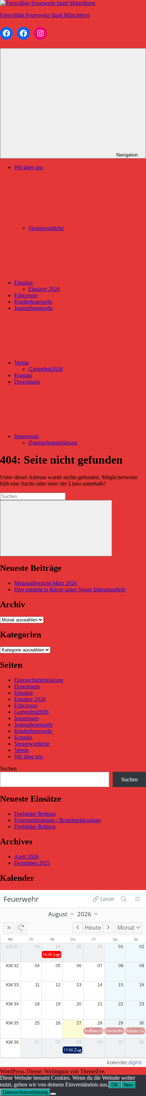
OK (114, 1085)
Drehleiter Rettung (35, 814)
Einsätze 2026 (44, 289)
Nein (128, 1085)
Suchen (8, 768)
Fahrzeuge (26, 295)
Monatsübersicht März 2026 (45, 583)
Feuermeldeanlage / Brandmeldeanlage (57, 820)
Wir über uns (28, 756)
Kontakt (23, 375)
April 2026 (26, 857)
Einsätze (23, 283)
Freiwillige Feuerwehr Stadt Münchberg (45, 15)
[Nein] (53, 1094)
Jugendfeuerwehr (33, 308)
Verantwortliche (46, 228)
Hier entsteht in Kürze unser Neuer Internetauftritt (69, 589)
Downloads (27, 382)
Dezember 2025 (32, 863)
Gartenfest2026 (45, 369)
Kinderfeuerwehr (33, 302)
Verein (21, 363)
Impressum (26, 436)
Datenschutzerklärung (52, 443)
